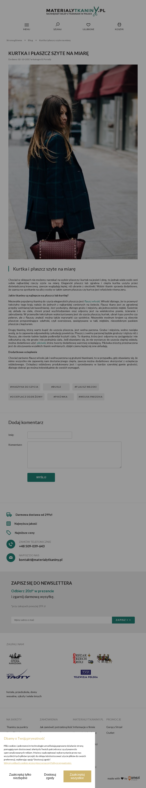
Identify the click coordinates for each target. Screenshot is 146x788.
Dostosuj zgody (50, 776)
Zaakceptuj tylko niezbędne (20, 776)
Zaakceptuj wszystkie (77, 776)
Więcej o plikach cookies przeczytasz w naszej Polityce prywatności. (38, 763)
